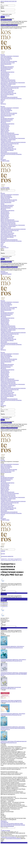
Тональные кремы (6, 69)
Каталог (3, 106)
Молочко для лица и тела (8, 62)
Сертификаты (4, 822)
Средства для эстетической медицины (11, 98)
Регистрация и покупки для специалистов (12, 842)
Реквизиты (4, 821)
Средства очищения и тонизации (10, 56)
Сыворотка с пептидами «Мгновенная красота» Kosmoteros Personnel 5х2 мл (14, 742)
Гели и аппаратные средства (8, 93)
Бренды (3, 155)
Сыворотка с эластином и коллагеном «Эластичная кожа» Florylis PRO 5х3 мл (11, 701)
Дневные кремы (5, 74)
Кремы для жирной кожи (7, 133)
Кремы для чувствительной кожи (10, 134)
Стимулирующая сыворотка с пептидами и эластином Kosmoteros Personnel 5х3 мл (12, 647)
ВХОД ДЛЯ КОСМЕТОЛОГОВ (8, 1)
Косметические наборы (7, 94)
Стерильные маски (6, 85)
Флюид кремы (4, 131)
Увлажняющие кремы (7, 68)
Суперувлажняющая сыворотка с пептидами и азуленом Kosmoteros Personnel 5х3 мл (13, 660)
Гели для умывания (6, 57)
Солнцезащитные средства (8, 81)
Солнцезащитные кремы (7, 72)
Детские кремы (5, 73)
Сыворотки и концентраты (8, 80)
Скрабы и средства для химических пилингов (13, 86)
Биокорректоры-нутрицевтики (9, 97)
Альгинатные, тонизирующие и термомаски (13, 82)
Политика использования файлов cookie (12, 823)
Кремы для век (5, 77)
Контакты (3, 159)
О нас (2, 156)
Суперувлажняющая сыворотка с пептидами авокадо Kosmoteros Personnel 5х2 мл (13, 714)
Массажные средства (6, 89)
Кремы (2, 65)
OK (2, 841)
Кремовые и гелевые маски (8, 84)
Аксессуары (4, 95)
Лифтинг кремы (5, 78)
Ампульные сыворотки (7, 91)
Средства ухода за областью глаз (10, 87)
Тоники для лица (5, 60)
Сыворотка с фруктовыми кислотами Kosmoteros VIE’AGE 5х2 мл (11, 688)
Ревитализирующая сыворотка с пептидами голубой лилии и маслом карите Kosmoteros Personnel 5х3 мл (13, 728)
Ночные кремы (5, 76)
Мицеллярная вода (6, 64)
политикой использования (8, 837)
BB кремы (3, 70)
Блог (2, 158)
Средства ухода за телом (7, 90)
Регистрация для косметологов (9, 25)
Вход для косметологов (7, 826)
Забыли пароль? (5, 15)
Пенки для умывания (6, 58)
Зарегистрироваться (6, 20)
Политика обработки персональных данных (13, 825)
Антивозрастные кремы (7, 66)
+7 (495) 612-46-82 (5, 830)
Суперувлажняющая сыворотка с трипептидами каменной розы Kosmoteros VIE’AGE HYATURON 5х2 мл (14, 674)
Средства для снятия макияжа (9, 61)
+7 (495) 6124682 (5, 160)
